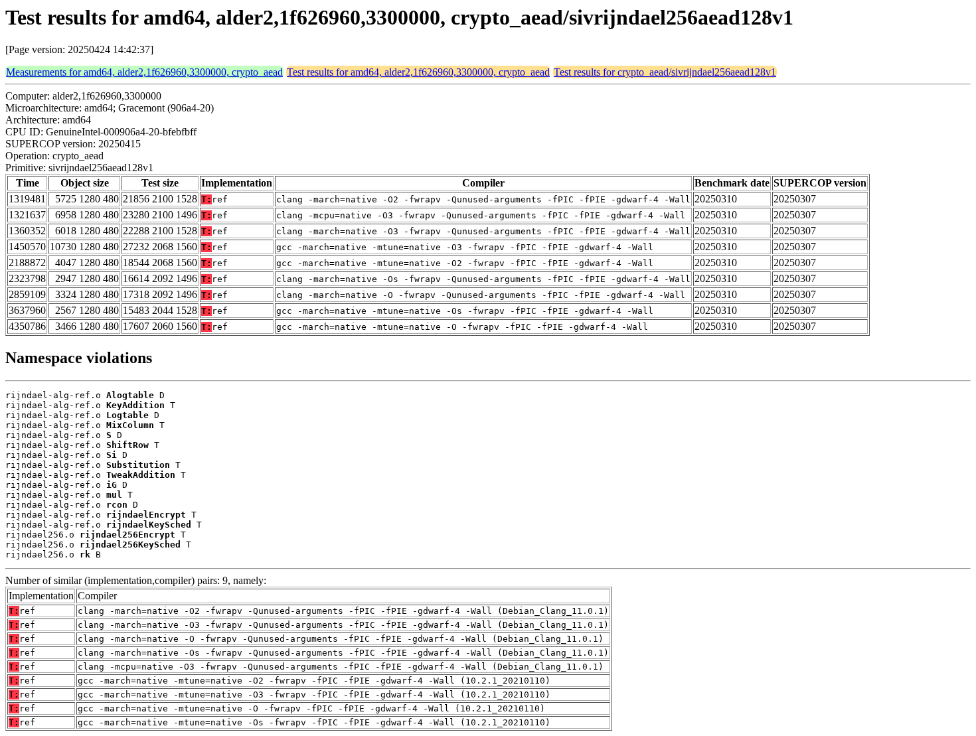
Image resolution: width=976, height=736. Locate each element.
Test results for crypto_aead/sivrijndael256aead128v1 (665, 72)
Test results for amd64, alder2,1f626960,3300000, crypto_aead (418, 72)
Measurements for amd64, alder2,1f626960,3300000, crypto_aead (144, 72)
